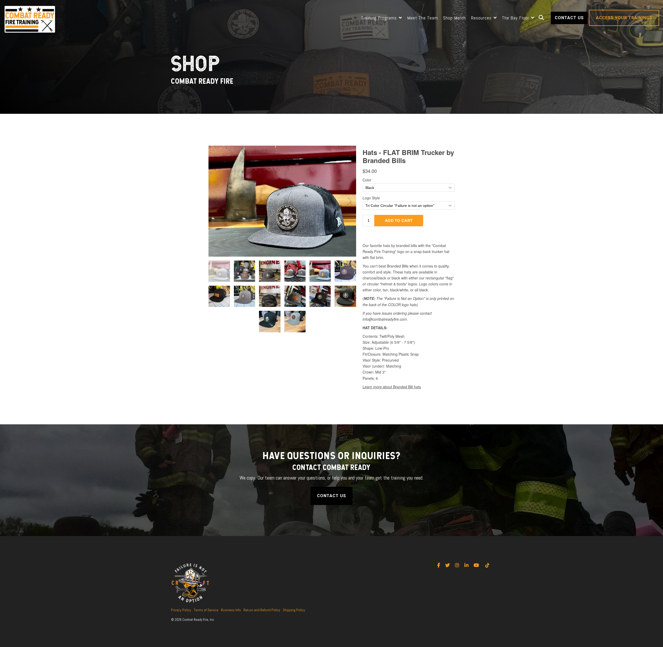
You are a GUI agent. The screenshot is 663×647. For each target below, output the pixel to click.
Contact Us (569, 17)
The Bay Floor (516, 18)
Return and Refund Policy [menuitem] (261, 610)
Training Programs (379, 18)
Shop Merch (454, 18)
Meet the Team (422, 18)
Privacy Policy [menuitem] (181, 610)
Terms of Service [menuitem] (206, 610)
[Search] (541, 18)
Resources (482, 18)
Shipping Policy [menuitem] (294, 610)
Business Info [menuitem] (231, 610)
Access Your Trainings (624, 17)
